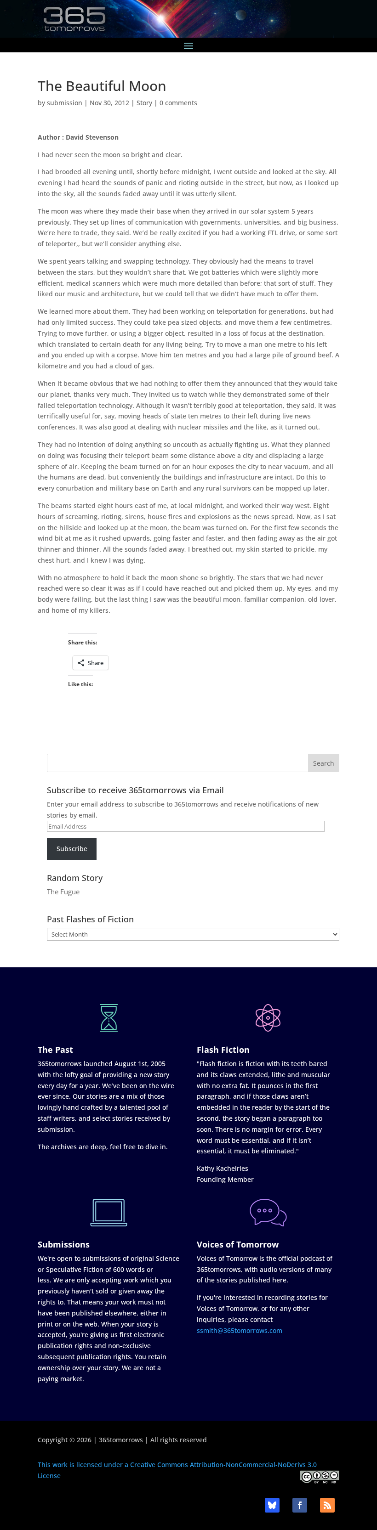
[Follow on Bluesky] (272, 1505)
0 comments (178, 102)
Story (144, 102)
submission (64, 102)
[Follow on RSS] (327, 1505)
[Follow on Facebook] (299, 1505)
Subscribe (72, 848)
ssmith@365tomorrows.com (239, 1330)
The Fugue (63, 891)
